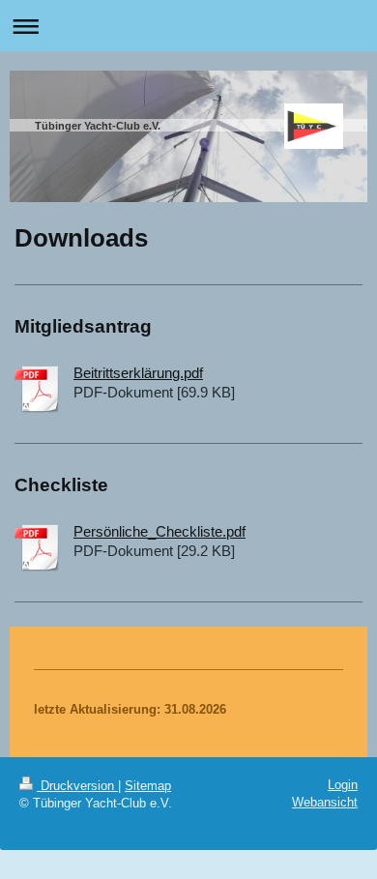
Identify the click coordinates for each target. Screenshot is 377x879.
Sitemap (148, 785)
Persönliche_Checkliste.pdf (159, 531)
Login (343, 784)
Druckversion (77, 785)
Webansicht (325, 802)
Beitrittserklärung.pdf (138, 373)
